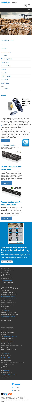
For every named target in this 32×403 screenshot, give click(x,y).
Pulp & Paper (4, 79)
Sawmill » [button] (5, 141)
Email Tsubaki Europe (6, 280)
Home (2, 40)
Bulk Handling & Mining (7, 59)
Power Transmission (6, 76)
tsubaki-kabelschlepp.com (10, 336)
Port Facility (4, 72)
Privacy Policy (16, 388)
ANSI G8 (12, 145)
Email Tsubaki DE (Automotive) (8, 318)
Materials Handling (5, 66)
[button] (25, 6)
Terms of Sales (17, 390)
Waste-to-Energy (5, 83)
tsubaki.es (6, 353)
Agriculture (3, 48)
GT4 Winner (4, 145)
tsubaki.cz (6, 370)
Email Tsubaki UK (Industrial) (8, 296)
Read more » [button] (6, 183)
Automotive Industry (6, 52)
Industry (7, 40)
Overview (3, 45)
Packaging (3, 69)
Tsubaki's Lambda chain (7, 126)
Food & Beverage (5, 62)
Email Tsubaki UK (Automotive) (8, 298)
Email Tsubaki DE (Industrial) (8, 316)
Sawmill (6, 88)
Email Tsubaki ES (5, 358)
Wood (12, 40)
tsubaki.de (6, 310)
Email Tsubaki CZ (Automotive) (8, 374)
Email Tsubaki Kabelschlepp (8, 341)
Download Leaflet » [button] (7, 262)
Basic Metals (4, 55)
